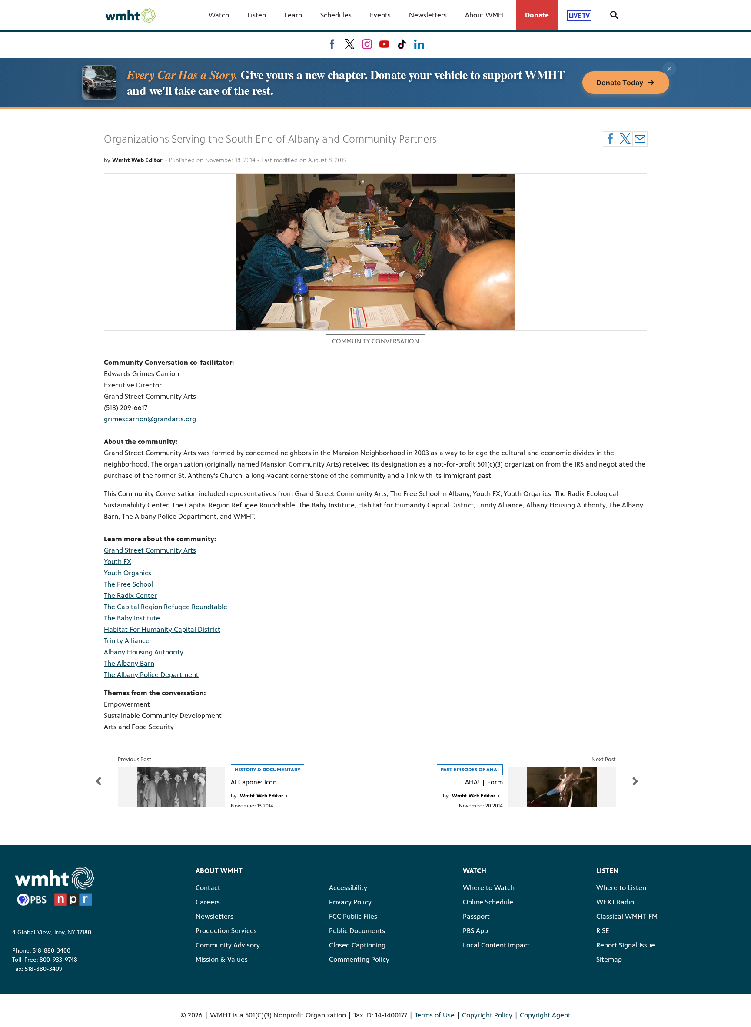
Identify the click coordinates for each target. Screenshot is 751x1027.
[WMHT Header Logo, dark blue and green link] (130, 15)
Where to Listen (621, 888)
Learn (293, 15)
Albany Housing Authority (143, 652)
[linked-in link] (419, 44)
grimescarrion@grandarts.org (150, 419)
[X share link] (625, 139)
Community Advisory (228, 945)
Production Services (226, 931)
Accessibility (348, 888)
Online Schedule (488, 902)
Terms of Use (435, 1015)
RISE (602, 931)
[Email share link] (640, 139)
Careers (208, 902)
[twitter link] (349, 44)
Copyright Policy (487, 1015)
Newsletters (428, 15)
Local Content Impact (496, 945)
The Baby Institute (132, 618)
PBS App (475, 931)
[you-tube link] (384, 44)
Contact (208, 888)
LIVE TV (579, 15)
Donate (537, 15)
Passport (476, 916)
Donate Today (619, 82)
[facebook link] (332, 44)
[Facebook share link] (610, 139)
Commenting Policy (359, 959)
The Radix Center (130, 595)
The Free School (128, 584)
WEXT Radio (615, 902)
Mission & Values (222, 959)
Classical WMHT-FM (627, 916)
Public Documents (357, 931)
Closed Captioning (357, 945)
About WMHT (486, 15)
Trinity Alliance (127, 641)
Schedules (336, 15)
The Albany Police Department (151, 674)
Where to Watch (489, 888)
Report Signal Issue (625, 945)
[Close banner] (669, 69)
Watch (219, 15)
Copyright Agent (545, 1015)
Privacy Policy (350, 902)
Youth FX (117, 561)
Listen (256, 15)
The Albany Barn (129, 663)
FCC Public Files (353, 916)
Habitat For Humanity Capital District (162, 629)
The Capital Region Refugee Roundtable (165, 607)
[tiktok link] (401, 44)
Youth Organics (127, 573)
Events (380, 15)
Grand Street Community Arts (150, 550)
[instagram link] (367, 44)
